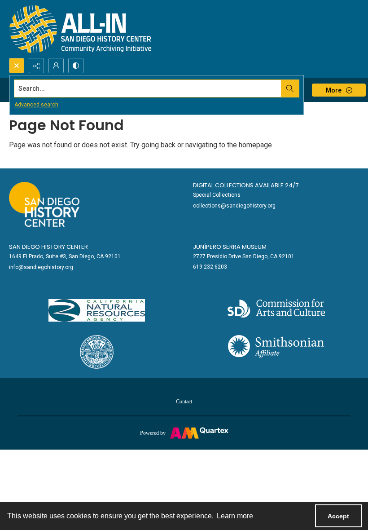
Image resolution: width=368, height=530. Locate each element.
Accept (338, 516)
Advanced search (36, 105)
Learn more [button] (235, 516)
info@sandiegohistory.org (41, 267)
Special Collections (217, 195)
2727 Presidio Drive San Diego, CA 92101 (243, 256)
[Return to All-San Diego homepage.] (80, 28)
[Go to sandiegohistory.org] (44, 204)
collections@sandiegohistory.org (234, 206)
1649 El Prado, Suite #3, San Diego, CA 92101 (65, 256)
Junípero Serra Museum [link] (230, 247)
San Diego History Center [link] (48, 247)
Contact (184, 401)
